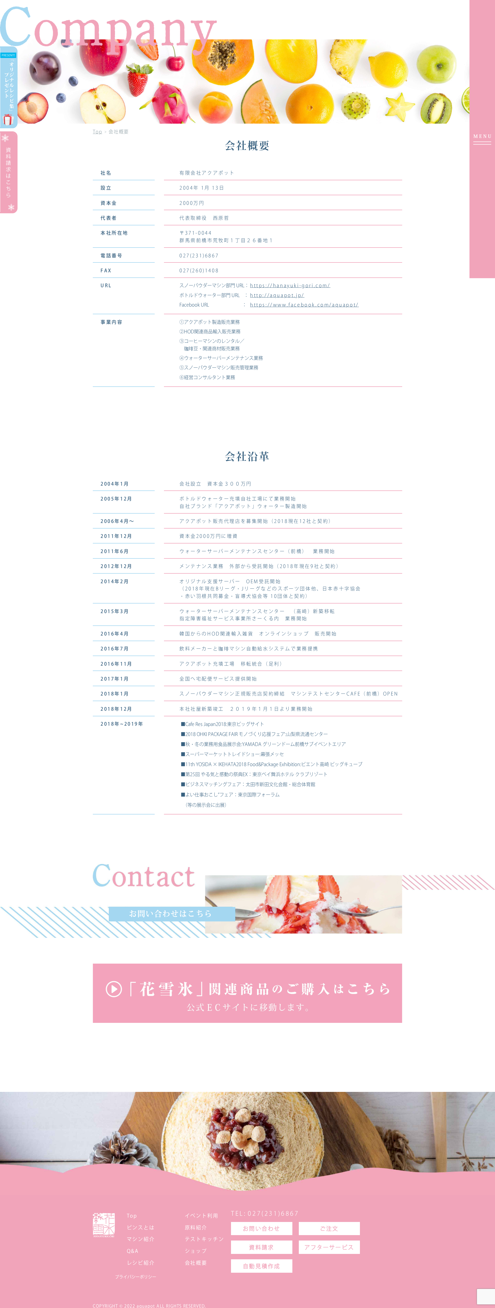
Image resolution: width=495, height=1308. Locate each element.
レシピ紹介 (141, 1262)
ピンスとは (141, 1227)
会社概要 (196, 1262)
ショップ (196, 1250)
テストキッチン (204, 1239)
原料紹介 (196, 1227)
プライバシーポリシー (135, 1277)
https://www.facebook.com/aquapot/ (304, 304)
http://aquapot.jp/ (277, 295)
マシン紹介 (141, 1239)
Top (132, 1215)
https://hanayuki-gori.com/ (290, 285)
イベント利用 (202, 1215)
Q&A (133, 1250)
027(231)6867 (273, 1213)
